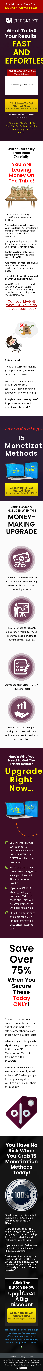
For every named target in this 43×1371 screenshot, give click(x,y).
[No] (40, 1364)
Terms (31, 1357)
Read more (23, 1368)
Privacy (22, 1357)
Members (13, 1357)
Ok (17, 1368)
